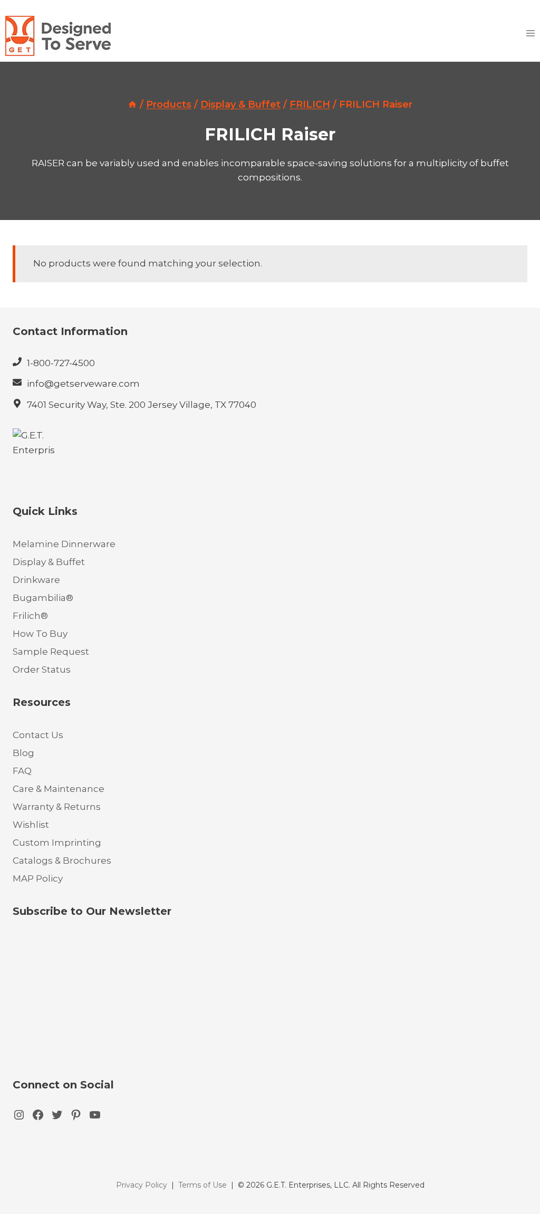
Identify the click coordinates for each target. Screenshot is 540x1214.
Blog (23, 753)
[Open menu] (530, 33)
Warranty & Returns (57, 806)
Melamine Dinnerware (64, 544)
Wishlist (31, 824)
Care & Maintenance (58, 788)
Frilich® (30, 615)
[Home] (132, 104)
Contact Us (38, 735)
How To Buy (40, 633)
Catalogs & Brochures (62, 860)
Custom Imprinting (57, 842)
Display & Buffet (49, 562)
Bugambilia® (43, 597)
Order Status (42, 669)
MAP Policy (38, 878)
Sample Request (51, 651)
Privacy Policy (141, 1185)
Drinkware (36, 580)
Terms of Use (202, 1185)
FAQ (22, 771)
